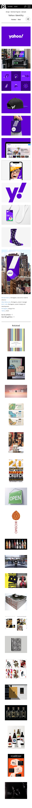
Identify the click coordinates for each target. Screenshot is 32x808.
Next (19, 19)
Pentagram (5, 308)
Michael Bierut (6, 298)
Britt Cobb (4, 304)
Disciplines (10, 6)
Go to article (6, 315)
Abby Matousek (6, 302)
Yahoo (3, 311)
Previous (13, 19)
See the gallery (7, 317)
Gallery (15, 6)
